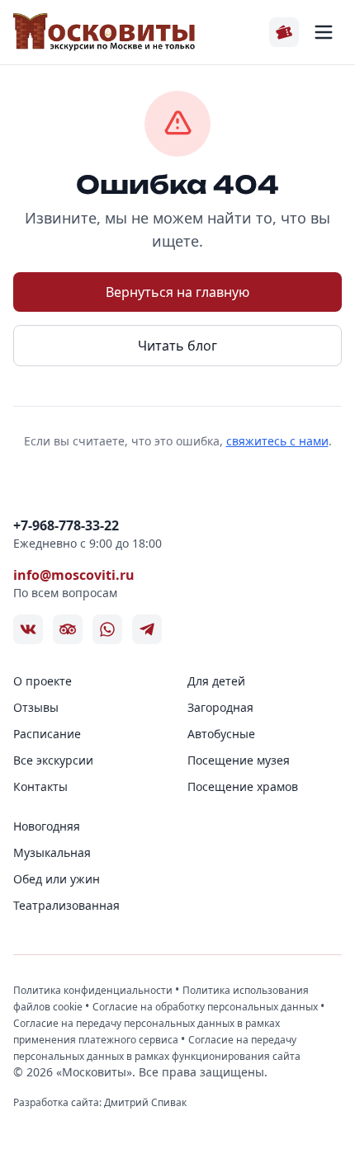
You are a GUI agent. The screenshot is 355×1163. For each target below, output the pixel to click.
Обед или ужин (56, 879)
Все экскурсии (53, 760)
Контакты (40, 786)
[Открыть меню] (323, 32)
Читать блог (177, 346)
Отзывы (36, 707)
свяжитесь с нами (277, 441)
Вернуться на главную (177, 292)
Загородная (220, 707)
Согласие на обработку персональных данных (206, 1007)
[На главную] (104, 32)
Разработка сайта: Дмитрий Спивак (100, 1102)
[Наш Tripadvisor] (68, 629)
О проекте (42, 681)
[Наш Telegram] (147, 629)
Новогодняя (46, 826)
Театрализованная (66, 905)
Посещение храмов (242, 786)
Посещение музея (238, 760)
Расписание (47, 734)
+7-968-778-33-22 (66, 525)
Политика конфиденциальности (94, 990)
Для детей (216, 681)
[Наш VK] (28, 629)
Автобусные (221, 734)
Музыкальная (52, 852)
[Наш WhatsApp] (107, 629)
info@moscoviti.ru (74, 575)
